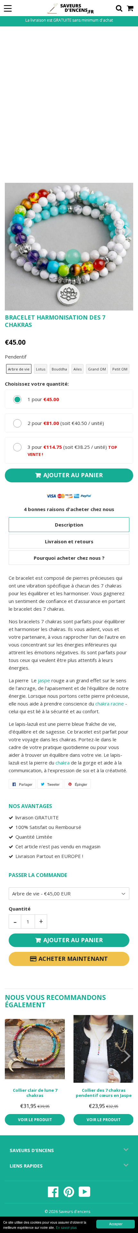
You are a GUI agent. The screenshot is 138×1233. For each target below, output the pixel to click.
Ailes (77, 369)
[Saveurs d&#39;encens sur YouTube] (84, 1195)
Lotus (40, 369)
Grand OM (97, 369)
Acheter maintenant (73, 958)
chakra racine (109, 703)
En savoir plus (66, 1227)
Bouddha (59, 369)
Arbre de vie (19, 369)
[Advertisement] (69, 104)
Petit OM (119, 369)
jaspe (44, 680)
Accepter (115, 1223)
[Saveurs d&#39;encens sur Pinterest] (69, 1195)
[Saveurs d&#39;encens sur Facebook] (54, 1195)
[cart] (130, 8)
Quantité (19, 908)
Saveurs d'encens (74, 1211)
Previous (10, 230)
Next (128, 230)
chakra (63, 762)
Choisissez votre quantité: (37, 383)
